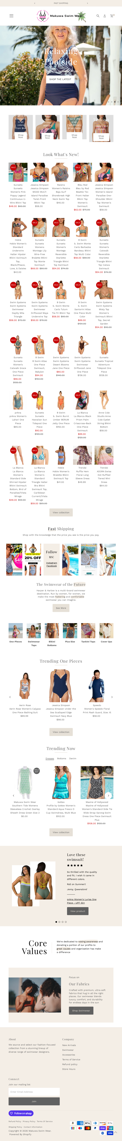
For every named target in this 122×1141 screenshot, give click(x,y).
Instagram (51, 563)
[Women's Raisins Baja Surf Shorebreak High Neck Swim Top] (60, 172)
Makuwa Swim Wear (40, 1131)
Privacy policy (29, 1121)
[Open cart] (111, 15)
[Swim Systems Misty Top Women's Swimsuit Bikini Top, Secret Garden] (104, 289)
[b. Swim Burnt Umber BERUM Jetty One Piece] (60, 400)
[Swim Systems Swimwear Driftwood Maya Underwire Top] (39, 289)
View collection (61, 512)
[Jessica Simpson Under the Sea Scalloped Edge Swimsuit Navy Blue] (61, 685)
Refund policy (69, 1064)
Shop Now (21, 136)
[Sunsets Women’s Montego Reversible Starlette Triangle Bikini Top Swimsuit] (60, 227)
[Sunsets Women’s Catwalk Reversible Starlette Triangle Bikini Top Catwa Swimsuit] (104, 227)
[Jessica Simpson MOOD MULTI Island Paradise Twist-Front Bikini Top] (39, 172)
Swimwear (68, 1050)
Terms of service (45, 1121)
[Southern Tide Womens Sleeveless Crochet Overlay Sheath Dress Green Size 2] (25, 782)
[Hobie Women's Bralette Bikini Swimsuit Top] (60, 455)
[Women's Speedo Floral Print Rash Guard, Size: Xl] (97, 685)
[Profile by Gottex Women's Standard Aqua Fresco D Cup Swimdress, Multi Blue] (61, 782)
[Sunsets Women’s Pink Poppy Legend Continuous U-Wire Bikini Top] (18, 172)
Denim (72, 758)
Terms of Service (71, 1059)
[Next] (111, 697)
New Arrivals (69, 1045)
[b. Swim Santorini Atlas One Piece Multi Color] (82, 289)
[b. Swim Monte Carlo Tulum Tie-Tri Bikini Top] (60, 289)
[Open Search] (98, 15)
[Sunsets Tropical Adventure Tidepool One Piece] (104, 344)
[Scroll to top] (115, 1132)
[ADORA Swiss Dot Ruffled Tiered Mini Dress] (104, 455)
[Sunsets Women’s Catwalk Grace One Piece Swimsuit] (18, 344)
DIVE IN (48, 74)
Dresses (50, 758)
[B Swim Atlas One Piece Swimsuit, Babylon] (39, 344)
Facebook (52, 566)
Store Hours (68, 1069)
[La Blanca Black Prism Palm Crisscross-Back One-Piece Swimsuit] (82, 400)
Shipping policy (15, 1127)
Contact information (33, 1127)
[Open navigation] (11, 16)
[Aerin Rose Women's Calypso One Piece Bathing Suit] (25, 685)
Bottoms (61, 758)
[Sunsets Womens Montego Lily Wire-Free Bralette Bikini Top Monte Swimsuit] (39, 227)
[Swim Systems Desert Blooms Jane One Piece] (60, 344)
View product (77, 911)
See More (61, 608)
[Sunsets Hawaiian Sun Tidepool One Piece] (39, 400)
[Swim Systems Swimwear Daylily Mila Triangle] (18, 289)
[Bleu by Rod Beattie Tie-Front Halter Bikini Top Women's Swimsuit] (82, 172)
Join (34, 1101)
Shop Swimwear (81, 1010)
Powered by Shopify (20, 1134)
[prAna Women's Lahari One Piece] (18, 400)
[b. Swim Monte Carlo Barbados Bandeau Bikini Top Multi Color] (82, 227)
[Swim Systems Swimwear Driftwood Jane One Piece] (82, 344)
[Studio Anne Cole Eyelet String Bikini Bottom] (104, 400)
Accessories (68, 1054)
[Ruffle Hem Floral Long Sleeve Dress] (82, 455)
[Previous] (10, 697)
